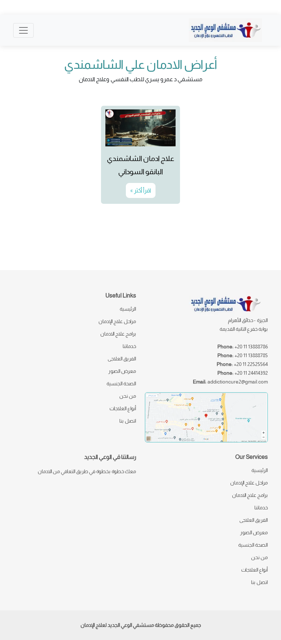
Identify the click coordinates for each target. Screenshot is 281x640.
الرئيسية (128, 308)
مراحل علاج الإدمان (117, 321)
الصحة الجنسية (121, 383)
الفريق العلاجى (122, 358)
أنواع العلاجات (122, 408)
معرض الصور (122, 371)
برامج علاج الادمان (118, 333)
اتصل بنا (127, 420)
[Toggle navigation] (23, 30)
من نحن (127, 395)
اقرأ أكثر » (140, 190)
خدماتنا (129, 346)
